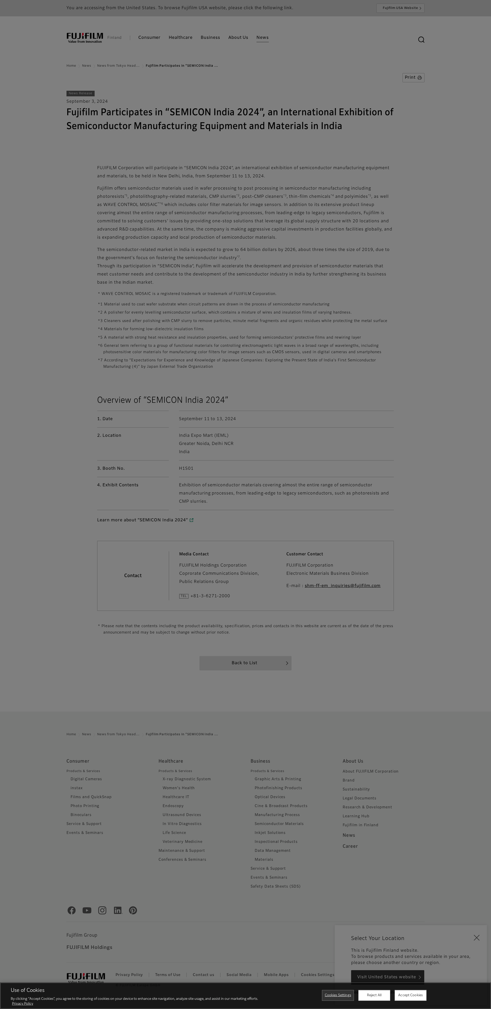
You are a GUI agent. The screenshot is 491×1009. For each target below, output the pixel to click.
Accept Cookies (410, 995)
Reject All (374, 995)
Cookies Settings (338, 995)
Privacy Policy (22, 1003)
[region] (245, 995)
